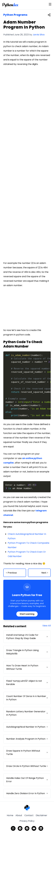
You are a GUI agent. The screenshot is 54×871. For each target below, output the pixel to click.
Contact (29, 815)
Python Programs (15, 15)
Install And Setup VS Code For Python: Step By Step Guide (27, 636)
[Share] (49, 14)
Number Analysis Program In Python (27, 738)
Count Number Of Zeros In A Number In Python (27, 698)
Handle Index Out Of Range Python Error (27, 779)
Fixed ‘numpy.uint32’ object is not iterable (27, 682)
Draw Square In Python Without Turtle (27, 752)
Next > (44, 572)
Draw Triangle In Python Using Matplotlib (27, 652)
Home (10, 815)
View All (46, 625)
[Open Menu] (50, 4)
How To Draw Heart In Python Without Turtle (27, 667)
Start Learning (27, 614)
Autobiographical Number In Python (27, 726)
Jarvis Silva (38, 34)
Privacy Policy (27, 821)
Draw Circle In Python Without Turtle (27, 766)
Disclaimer (41, 815)
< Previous (11, 572)
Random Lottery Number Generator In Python (27, 713)
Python (10, 4)
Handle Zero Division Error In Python (27, 793)
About (19, 815)
